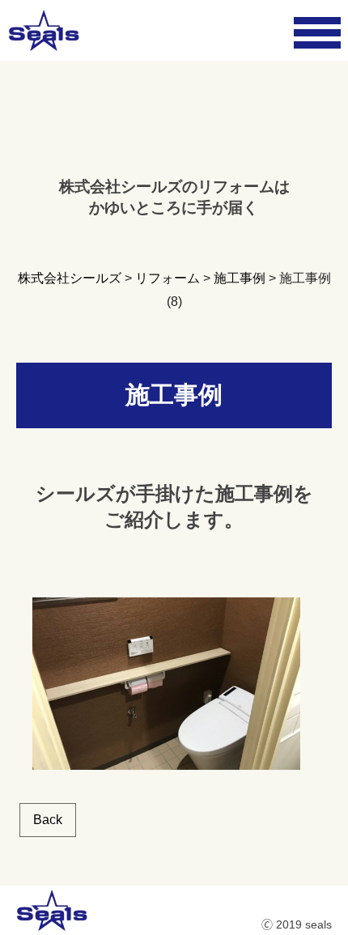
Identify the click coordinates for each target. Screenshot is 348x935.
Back (47, 820)
